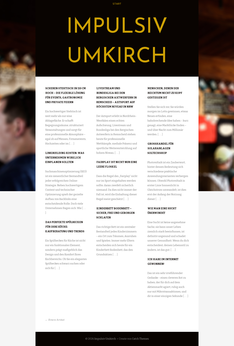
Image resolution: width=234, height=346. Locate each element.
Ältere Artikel (55, 319)
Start (117, 3)
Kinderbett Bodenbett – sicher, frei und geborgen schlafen (115, 213)
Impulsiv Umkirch (105, 338)
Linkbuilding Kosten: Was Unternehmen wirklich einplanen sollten (64, 157)
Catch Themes (140, 338)
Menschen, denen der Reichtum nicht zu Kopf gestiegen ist (164, 93)
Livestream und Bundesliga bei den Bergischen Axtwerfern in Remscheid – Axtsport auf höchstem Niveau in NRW (116, 97)
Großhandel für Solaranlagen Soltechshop (160, 148)
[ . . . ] (71, 143)
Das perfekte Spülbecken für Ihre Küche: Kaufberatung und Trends (64, 227)
